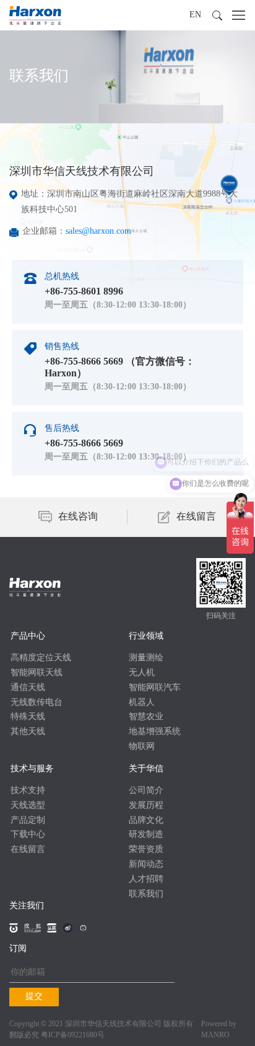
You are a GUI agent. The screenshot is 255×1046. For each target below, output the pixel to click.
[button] (217, 15)
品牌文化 (146, 820)
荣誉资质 (146, 849)
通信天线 (28, 688)
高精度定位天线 (41, 658)
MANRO (215, 1035)
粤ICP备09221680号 (73, 1035)
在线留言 (28, 849)
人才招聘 (146, 879)
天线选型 (28, 805)
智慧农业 (146, 717)
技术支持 (28, 791)
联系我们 (146, 894)
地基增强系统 (155, 732)
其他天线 (28, 732)
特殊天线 (28, 717)
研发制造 (146, 835)
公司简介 (146, 791)
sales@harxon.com (98, 231)
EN (195, 15)
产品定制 (28, 820)
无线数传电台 (37, 702)
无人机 (142, 673)
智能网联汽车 (155, 688)
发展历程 (146, 805)
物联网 (142, 746)
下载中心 (28, 835)
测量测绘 (146, 658)
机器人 (142, 702)
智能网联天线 (37, 673)
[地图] (186, 202)
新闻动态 (146, 864)
